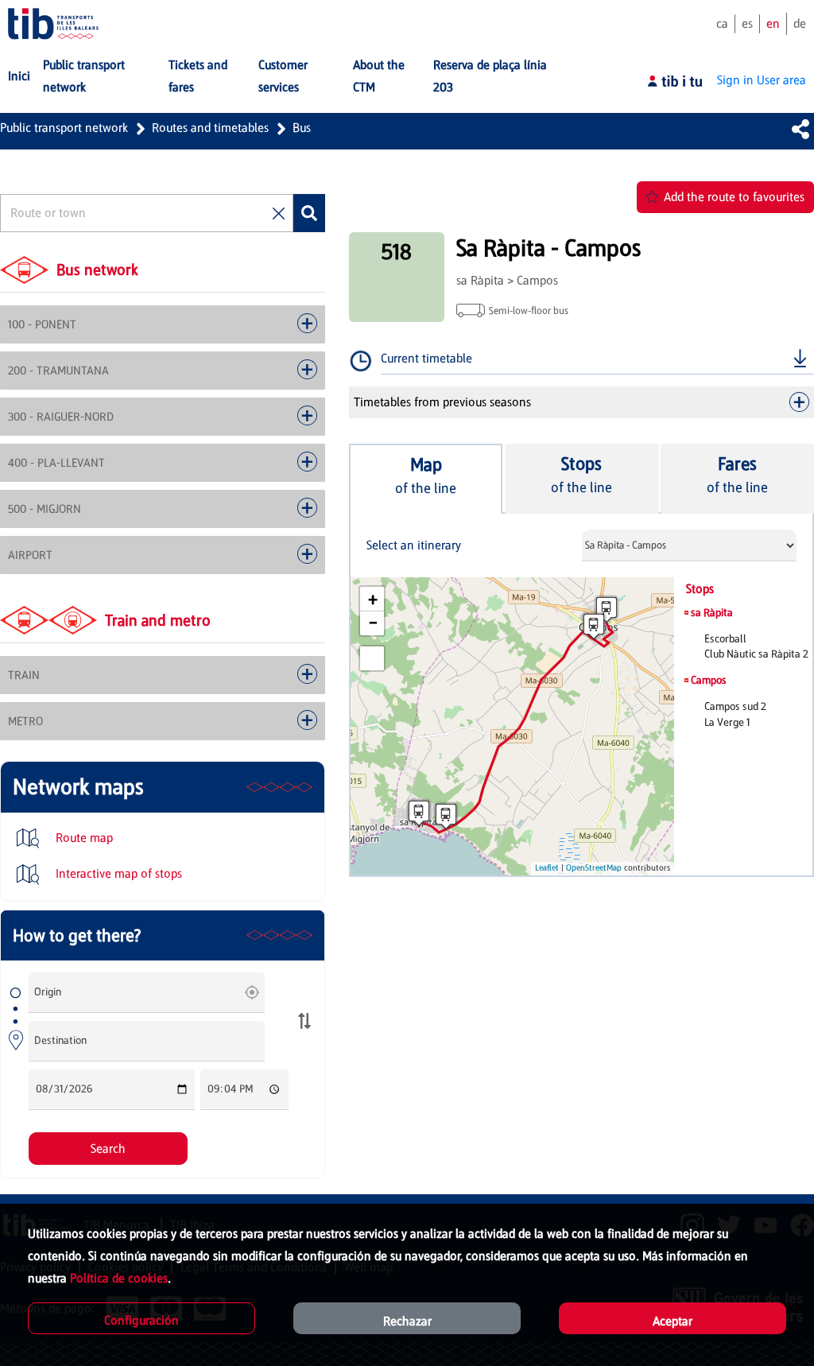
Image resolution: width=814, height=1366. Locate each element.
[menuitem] (19, 76)
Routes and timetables (210, 127)
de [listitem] (799, 23)
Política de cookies (119, 1278)
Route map (82, 837)
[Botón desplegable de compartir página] (800, 129)
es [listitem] (747, 23)
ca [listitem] (722, 23)
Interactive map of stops (117, 873)
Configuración (141, 1320)
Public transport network (64, 127)
